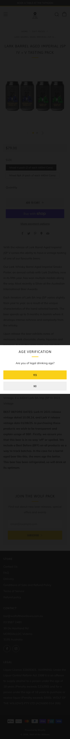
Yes (35, 375)
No (35, 386)
